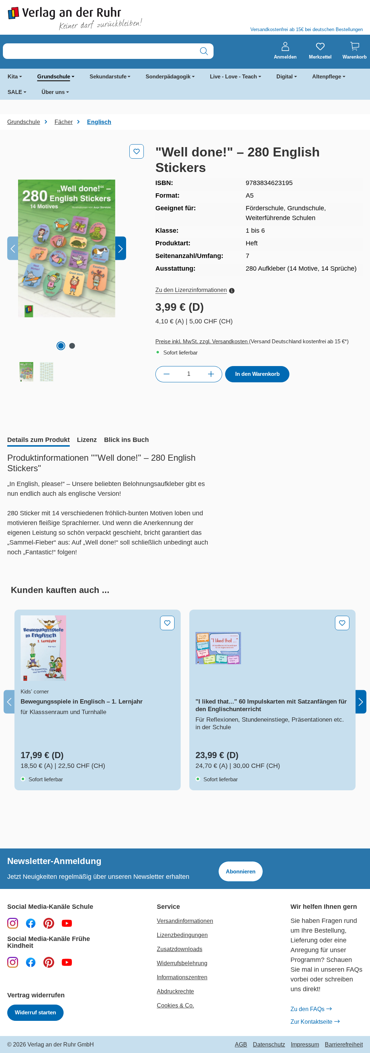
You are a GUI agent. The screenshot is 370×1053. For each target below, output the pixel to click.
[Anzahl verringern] (166, 374)
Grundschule (53, 76)
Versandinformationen (185, 921)
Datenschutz (269, 1045)
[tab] (38, 440)
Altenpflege (326, 76)
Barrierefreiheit (344, 1045)
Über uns (53, 92)
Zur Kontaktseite (311, 1022)
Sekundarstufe (108, 76)
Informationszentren (182, 977)
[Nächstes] (120, 248)
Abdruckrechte (175, 991)
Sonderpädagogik (168, 76)
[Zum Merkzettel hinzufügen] (136, 151)
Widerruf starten (35, 1012)
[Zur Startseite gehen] (92, 19)
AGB (241, 1045)
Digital (284, 76)
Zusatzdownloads (179, 949)
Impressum (305, 1045)
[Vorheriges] (12, 248)
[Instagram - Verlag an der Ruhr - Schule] (12, 923)
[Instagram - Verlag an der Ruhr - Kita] (12, 962)
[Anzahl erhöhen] (211, 374)
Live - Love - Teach (233, 76)
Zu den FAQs (307, 1009)
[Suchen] (204, 51)
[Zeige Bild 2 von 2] (72, 346)
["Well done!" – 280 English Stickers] (66, 248)
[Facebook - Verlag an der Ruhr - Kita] (30, 962)
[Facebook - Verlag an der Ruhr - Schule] (30, 923)
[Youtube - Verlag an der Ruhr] (66, 923)
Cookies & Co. (175, 1005)
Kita (13, 76)
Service (168, 906)
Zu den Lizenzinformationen (191, 290)
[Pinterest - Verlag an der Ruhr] (48, 923)
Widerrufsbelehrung (182, 963)
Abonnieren (240, 871)
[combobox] (99, 51)
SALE (15, 92)
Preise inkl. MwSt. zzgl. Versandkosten (202, 341)
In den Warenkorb (257, 374)
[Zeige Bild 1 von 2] (61, 346)
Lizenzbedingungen (182, 935)
